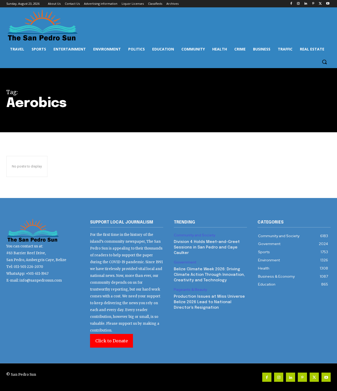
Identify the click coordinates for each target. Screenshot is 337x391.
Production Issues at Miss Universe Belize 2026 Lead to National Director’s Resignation (209, 302)
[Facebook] (291, 4)
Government (185, 262)
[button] (324, 61)
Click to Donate (111, 340)
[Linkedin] (306, 4)
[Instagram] (298, 4)
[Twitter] (320, 4)
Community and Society (194, 235)
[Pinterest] (313, 4)
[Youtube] (328, 4)
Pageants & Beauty (190, 289)
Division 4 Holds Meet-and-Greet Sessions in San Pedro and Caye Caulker (207, 247)
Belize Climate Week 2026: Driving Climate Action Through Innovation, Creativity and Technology (209, 274)
